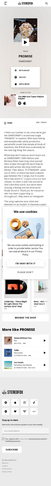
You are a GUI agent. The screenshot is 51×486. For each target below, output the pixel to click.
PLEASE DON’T (25, 272)
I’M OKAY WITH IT (25, 263)
